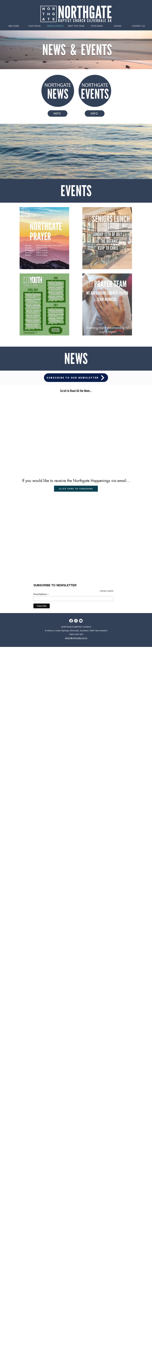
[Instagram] (76, 621)
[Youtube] (81, 621)
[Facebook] (71, 621)
